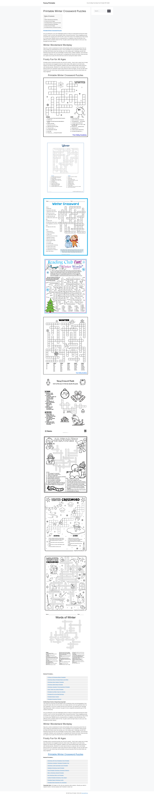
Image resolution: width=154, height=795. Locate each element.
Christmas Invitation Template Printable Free (58, 763)
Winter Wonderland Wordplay (51, 19)
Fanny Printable (49, 3)
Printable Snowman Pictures (54, 699)
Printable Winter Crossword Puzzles (53, 22)
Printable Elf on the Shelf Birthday (56, 694)
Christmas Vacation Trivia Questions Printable (59, 687)
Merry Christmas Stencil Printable (56, 772)
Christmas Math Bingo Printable (55, 684)
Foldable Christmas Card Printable (56, 768)
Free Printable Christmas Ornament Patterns (58, 770)
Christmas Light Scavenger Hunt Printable (58, 765)
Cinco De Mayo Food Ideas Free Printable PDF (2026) (98, 3)
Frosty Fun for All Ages (50, 21)
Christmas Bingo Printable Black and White (58, 679)
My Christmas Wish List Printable (56, 775)
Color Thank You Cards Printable (55, 689)
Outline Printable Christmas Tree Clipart (57, 777)
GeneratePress (84, 793)
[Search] (109, 11)
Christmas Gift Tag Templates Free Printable (58, 760)
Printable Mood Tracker (53, 696)
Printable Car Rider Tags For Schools (56, 692)
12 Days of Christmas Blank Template (57, 677)
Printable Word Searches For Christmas (57, 782)
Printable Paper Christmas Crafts (55, 780)
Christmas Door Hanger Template (56, 682)
